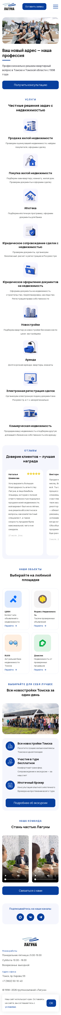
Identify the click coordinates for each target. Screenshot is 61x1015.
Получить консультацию (30, 85)
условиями (10, 1006)
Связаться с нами (30, 891)
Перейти (9, 625)
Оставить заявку (34, 6)
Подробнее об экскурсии (30, 803)
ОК (51, 1003)
